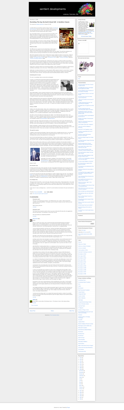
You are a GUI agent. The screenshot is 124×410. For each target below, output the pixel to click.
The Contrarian (81, 349)
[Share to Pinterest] (52, 192)
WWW (34, 299)
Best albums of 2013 (82, 254)
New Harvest (80, 331)
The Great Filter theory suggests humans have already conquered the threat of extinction (86, 173)
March (80, 385)
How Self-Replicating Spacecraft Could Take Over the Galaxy (85, 312)
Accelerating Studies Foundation (84, 282)
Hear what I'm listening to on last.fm (85, 252)
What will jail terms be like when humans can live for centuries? (85, 189)
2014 (81, 359)
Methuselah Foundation (82, 327)
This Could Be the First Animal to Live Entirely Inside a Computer (85, 180)
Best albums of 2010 (82, 265)
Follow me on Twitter (82, 244)
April (80, 383)
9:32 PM (34, 297)
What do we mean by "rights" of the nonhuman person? (85, 183)
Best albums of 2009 (82, 267)
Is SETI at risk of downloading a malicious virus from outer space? (86, 159)
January (81, 388)
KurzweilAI (80, 319)
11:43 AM (34, 216)
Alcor (79, 284)
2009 (81, 367)
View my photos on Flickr (83, 250)
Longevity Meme (81, 321)
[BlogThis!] (48, 192)
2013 (81, 361)
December (81, 370)
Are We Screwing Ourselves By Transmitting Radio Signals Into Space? (85, 109)
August (80, 377)
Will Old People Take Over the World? (85, 205)
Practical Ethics (81, 343)
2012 (81, 362)
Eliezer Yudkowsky (81, 297)
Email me (80, 242)
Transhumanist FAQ (82, 351)
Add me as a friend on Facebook (84, 246)
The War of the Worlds (64, 57)
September (81, 375)
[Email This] (47, 192)
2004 (81, 395)
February (81, 387)
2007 (81, 390)
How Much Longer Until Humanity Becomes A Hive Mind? (84, 135)
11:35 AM (34, 207)
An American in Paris (52, 57)
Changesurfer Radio (82, 294)
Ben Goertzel (80, 288)
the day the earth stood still (42, 193)
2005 (81, 394)
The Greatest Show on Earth (39, 57)
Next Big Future (81, 333)
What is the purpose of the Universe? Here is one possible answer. (86, 186)
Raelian (31, 174)
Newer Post (32, 310)
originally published (39, 24)
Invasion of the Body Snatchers (36, 58)
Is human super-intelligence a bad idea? (85, 161)
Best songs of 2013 (82, 256)
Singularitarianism (44, 176)
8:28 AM (34, 302)
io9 (87, 30)
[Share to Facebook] (51, 192)
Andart (79, 286)
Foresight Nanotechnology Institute (84, 301)
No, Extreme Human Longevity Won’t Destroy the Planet (85, 164)
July (80, 378)
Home (52, 310)
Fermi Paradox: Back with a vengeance (85, 124)
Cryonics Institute (81, 296)
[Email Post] (45, 191)
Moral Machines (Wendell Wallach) (84, 329)
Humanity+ (80, 314)
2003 (81, 397)
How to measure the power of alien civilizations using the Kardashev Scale (85, 150)
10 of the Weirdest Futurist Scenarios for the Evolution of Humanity (85, 91)
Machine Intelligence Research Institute (85, 323)
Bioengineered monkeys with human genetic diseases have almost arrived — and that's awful (85, 112)
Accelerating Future (82, 280)
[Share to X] (49, 192)
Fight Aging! (80, 299)
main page (84, 230)
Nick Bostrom (80, 335)
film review (35, 193)
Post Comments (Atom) (54, 315)
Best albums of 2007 (82, 271)
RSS (79, 78)
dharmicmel (35, 218)
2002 (81, 399)
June (80, 380)
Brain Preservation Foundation (84, 290)
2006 (81, 392)
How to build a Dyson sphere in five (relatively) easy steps (85, 147)
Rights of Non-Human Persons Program (85, 345)
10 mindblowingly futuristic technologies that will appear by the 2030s (85, 88)
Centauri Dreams (81, 292)
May (80, 382)
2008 (81, 369)
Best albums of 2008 (82, 269)
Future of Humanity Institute (83, 303)
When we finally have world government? (86, 191)
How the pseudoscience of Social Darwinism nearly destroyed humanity (85, 144)
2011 (81, 364)
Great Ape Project (81, 305)
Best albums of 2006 (82, 273)
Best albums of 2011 (82, 261)
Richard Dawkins (44, 118)
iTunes (85, 232)
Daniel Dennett (52, 118)
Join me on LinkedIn (82, 248)
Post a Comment (34, 305)
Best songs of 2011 (82, 263)
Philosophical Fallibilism (82, 341)
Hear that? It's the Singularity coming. (85, 129)
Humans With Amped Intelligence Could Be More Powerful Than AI (85, 156)
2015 (81, 357)
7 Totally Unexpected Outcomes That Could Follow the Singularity (85, 103)
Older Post (71, 310)
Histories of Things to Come (83, 309)
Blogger (68, 407)
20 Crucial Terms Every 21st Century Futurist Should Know (85, 97)
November (81, 372)
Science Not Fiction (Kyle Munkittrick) (85, 347)
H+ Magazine (80, 307)
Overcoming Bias (81, 339)
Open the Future (81, 337)
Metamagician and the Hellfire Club (84, 325)
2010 (81, 366)
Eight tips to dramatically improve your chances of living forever (85, 122)
